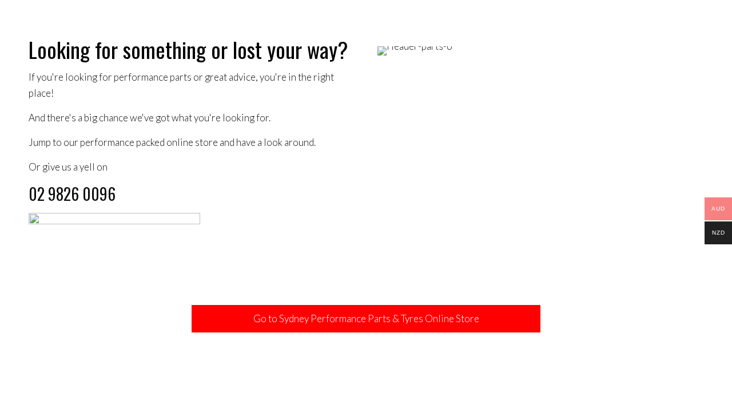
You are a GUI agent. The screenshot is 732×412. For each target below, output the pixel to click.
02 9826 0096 (72, 193)
